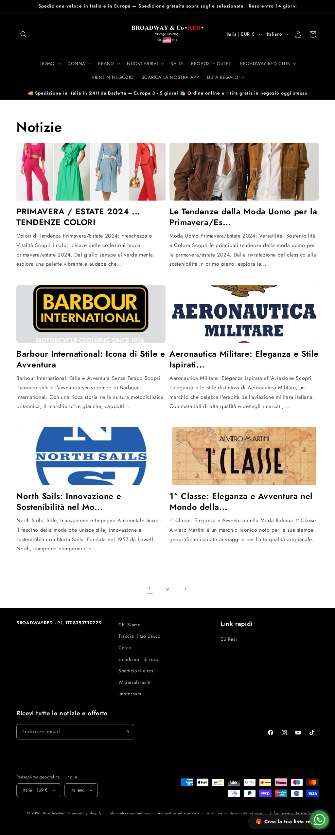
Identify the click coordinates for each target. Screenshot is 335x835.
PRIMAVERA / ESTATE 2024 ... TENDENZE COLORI (78, 216)
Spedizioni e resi (136, 670)
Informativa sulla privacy (178, 813)
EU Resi (228, 639)
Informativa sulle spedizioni (294, 813)
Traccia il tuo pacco (139, 636)
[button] (23, 34)
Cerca (124, 647)
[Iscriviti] (126, 731)
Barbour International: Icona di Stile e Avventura (90, 359)
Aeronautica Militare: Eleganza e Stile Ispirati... (244, 359)
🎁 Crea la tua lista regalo (289, 821)
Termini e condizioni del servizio (235, 813)
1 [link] (150, 589)
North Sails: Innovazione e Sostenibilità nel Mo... (68, 501)
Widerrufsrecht (134, 682)
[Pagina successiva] (185, 589)
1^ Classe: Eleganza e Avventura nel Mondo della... (241, 501)
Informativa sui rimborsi (129, 813)
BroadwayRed (54, 813)
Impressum (129, 693)
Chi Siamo (129, 624)
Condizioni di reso (138, 659)
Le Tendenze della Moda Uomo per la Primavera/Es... (243, 216)
